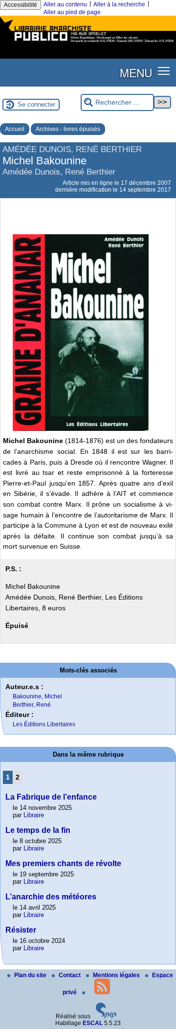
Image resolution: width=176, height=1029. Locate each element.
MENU (136, 72)
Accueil (14, 129)
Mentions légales (117, 975)
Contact (70, 975)
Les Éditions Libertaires (44, 724)
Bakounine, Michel (37, 696)
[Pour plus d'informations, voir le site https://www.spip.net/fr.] (106, 1016)
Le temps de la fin (37, 830)
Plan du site (31, 975)
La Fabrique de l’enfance (51, 797)
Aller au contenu (65, 4)
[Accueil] (88, 43)
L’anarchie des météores (50, 897)
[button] (164, 71)
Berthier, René (32, 704)
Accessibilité (20, 4)
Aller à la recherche (119, 4)
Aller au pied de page (72, 12)
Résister (20, 930)
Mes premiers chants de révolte (63, 863)
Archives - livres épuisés (68, 129)
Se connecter (36, 104)
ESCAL (93, 1023)
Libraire (33, 815)
